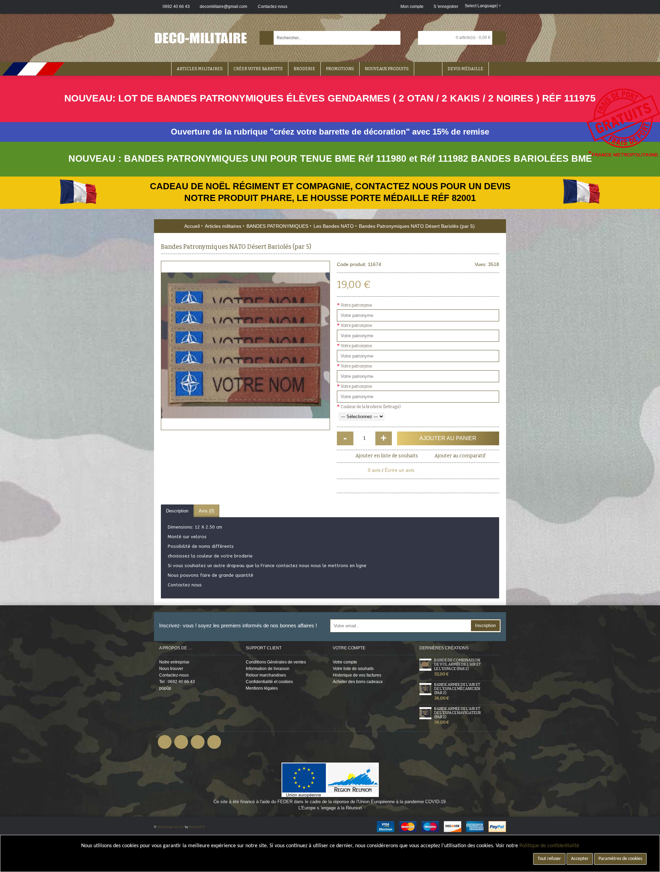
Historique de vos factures (357, 675)
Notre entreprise (174, 662)
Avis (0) (206, 510)
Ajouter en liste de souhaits (386, 456)
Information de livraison (267, 668)
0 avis (374, 470)
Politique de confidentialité (549, 846)
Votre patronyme (356, 305)
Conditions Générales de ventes (276, 662)
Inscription (485, 625)
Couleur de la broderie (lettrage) (371, 406)
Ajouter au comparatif (459, 456)
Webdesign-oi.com (170, 827)
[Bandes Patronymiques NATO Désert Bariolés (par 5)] (245, 345)
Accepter (579, 858)
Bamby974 (197, 827)
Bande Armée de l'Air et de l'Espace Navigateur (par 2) (457, 713)
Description (177, 510)
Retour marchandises (266, 675)
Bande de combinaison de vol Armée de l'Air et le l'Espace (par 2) (457, 664)
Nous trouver (171, 668)
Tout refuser (549, 858)
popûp (165, 688)
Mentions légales (262, 688)
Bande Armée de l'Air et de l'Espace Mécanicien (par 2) (457, 689)
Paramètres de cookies (620, 858)
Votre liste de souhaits (353, 668)
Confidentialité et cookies (269, 681)
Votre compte (345, 662)
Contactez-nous (174, 675)
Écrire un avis (399, 470)
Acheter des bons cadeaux (358, 681)
